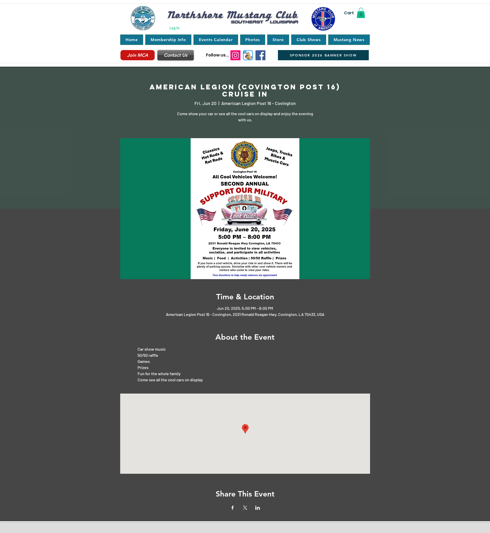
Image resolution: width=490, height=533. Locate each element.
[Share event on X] (245, 508)
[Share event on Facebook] (232, 508)
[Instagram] (235, 55)
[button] (361, 13)
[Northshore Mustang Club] (260, 55)
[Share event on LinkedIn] (257, 508)
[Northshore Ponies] (248, 55)
